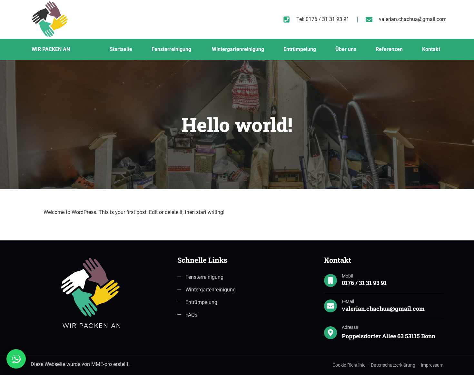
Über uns (345, 49)
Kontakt (431, 49)
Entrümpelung (299, 49)
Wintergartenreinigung (238, 49)
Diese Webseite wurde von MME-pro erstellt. (80, 364)
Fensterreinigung (172, 49)
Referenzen (389, 49)
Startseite (121, 49)
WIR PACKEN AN (51, 49)
